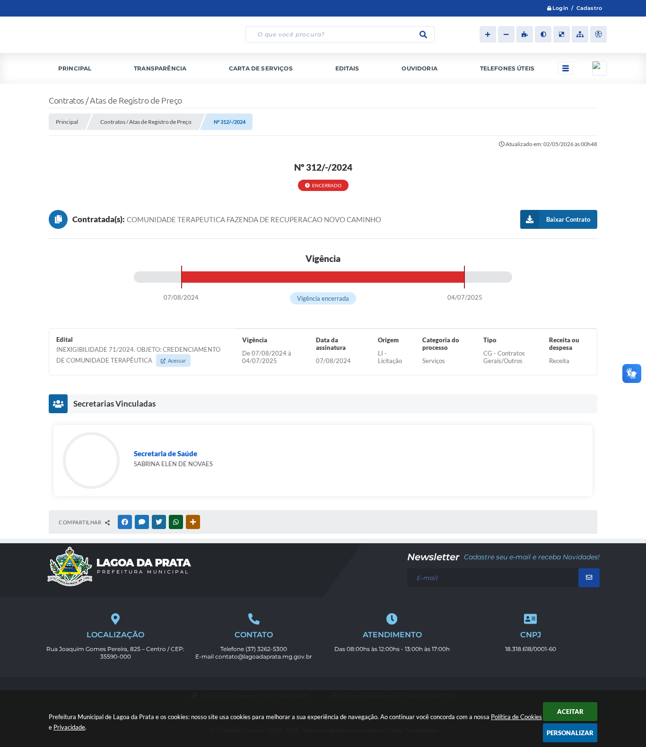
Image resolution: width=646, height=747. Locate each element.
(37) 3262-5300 (266, 648)
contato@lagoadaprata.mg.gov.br (263, 656)
